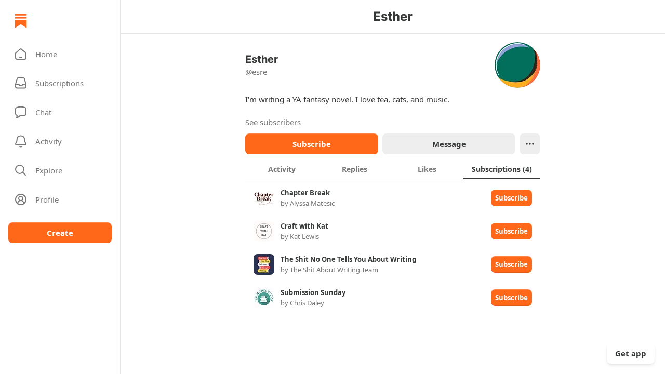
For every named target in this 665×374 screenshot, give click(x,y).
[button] (60, 54)
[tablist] (392, 168)
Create (60, 233)
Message (449, 144)
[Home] (20, 20)
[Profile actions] (530, 143)
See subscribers (273, 122)
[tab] (281, 168)
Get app (630, 353)
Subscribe (311, 144)
